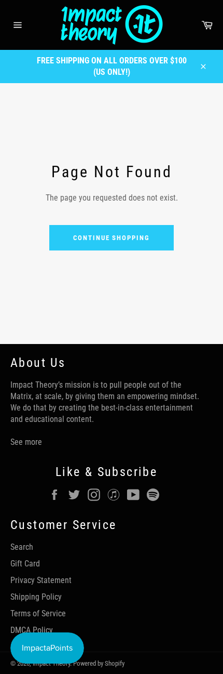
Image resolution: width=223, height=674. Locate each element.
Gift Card (25, 564)
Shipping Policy (36, 597)
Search (21, 547)
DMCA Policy (31, 630)
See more (26, 442)
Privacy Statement (41, 580)
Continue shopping (111, 238)
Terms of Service (38, 613)
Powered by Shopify (98, 663)
